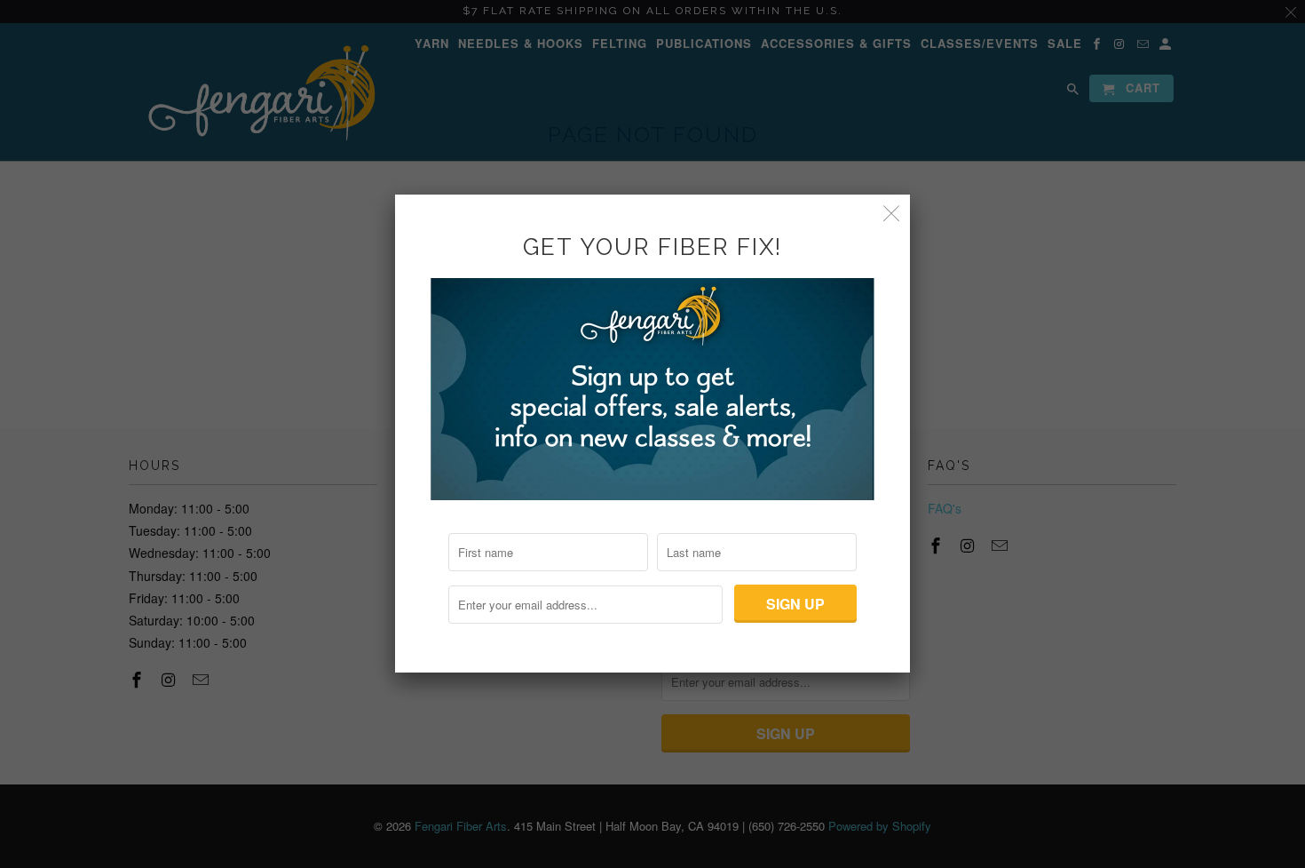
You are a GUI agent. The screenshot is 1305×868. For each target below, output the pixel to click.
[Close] (891, 212)
